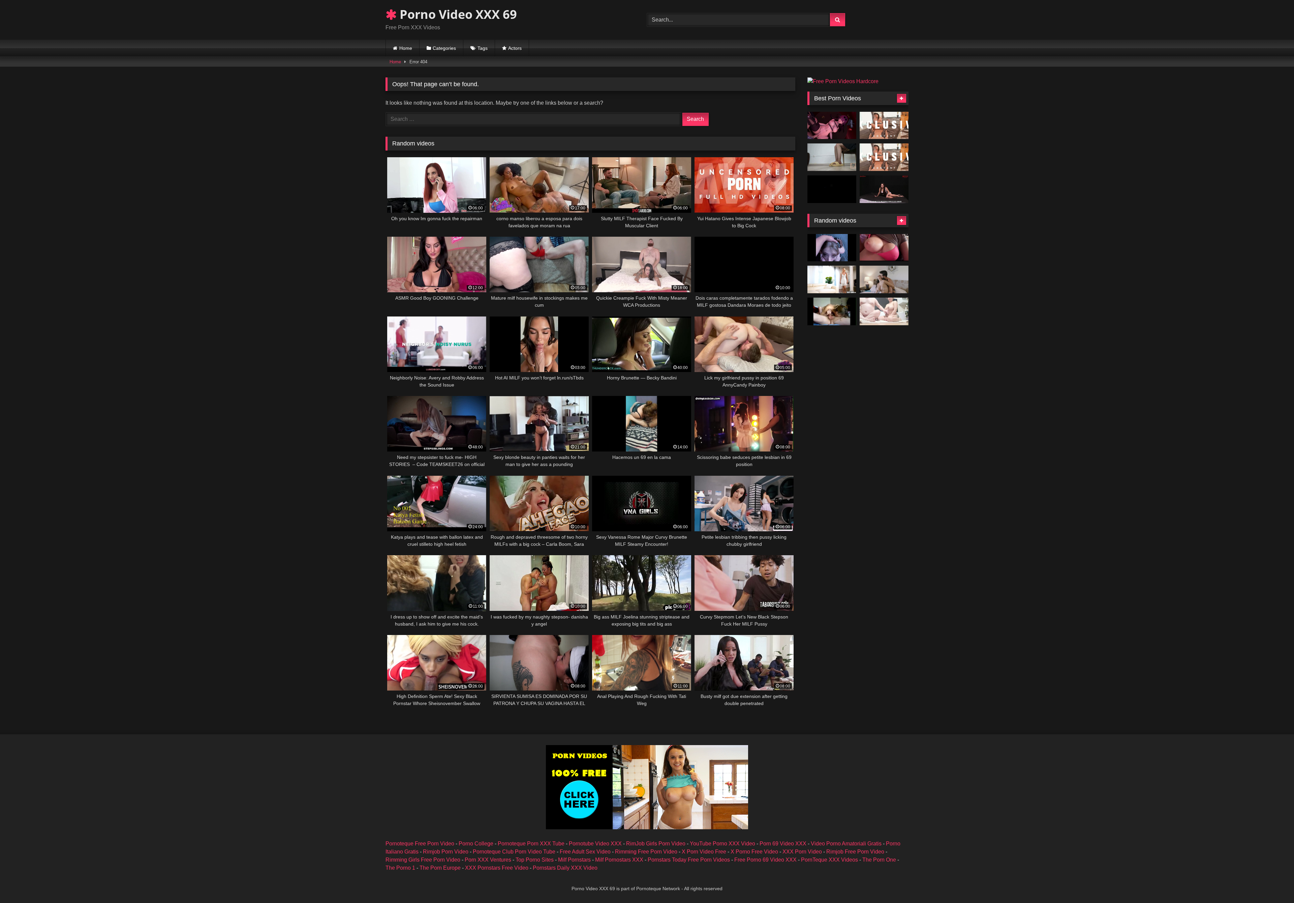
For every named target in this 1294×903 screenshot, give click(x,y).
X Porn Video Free (704, 852)
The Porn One (879, 860)
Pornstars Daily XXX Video (565, 868)
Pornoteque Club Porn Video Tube (514, 852)
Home (405, 48)
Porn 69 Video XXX (783, 843)
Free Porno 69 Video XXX (765, 860)
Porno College (476, 843)
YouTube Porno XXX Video (722, 843)
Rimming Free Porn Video (646, 852)
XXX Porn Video (802, 852)
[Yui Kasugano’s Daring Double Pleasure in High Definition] (884, 157)
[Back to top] (1273, 883)
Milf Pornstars (574, 860)
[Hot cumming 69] (831, 311)
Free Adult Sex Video (585, 852)
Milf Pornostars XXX (619, 860)
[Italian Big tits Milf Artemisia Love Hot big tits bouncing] (884, 248)
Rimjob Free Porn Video (855, 852)
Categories (444, 48)
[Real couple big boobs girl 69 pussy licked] (884, 311)
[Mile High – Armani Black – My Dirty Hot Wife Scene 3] (884, 279)
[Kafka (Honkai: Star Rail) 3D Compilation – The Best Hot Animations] (831, 125)
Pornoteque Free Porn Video (420, 843)
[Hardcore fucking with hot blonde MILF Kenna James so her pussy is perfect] (831, 279)
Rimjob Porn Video (445, 852)
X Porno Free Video (754, 852)
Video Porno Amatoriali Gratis (846, 843)
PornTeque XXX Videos (829, 860)
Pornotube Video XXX (595, 843)
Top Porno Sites (535, 860)
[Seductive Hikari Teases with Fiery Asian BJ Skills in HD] (884, 125)
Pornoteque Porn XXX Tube (531, 843)
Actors (515, 48)
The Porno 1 (400, 868)
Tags (482, 48)
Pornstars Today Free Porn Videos (689, 860)
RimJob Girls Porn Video (655, 843)
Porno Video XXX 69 (457, 14)
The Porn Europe (440, 868)
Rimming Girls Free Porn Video (423, 860)
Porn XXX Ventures (488, 860)
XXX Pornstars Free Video (496, 868)
